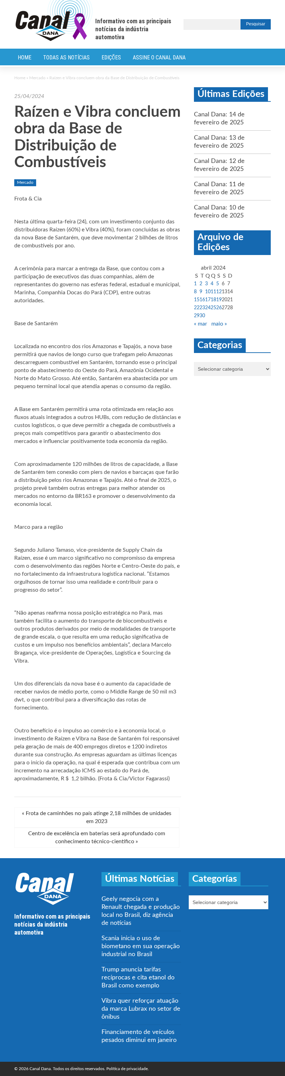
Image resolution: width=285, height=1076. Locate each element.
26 (219, 307)
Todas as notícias (66, 57)
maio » (219, 324)
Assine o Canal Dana (159, 57)
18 (213, 299)
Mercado (37, 78)
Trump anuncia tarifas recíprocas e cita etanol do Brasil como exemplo (137, 978)
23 (202, 307)
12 (219, 291)
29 (197, 315)
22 (197, 307)
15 (197, 299)
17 (208, 299)
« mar (200, 324)
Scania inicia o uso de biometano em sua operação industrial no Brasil (140, 946)
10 (208, 291)
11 (213, 291)
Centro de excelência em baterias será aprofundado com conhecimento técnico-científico (96, 837)
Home (24, 57)
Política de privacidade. (127, 1069)
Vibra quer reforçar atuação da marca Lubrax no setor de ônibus (140, 1009)
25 (213, 307)
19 (219, 299)
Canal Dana (54, 21)
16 (202, 299)
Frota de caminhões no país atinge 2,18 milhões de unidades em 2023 (96, 817)
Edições (111, 57)
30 (202, 315)
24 (208, 307)
